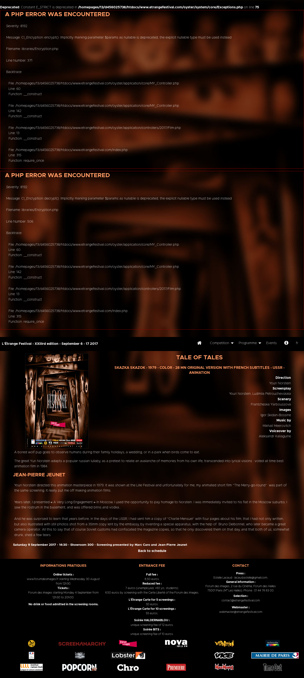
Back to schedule (152, 551)
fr (297, 343)
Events (271, 343)
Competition (219, 343)
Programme (248, 343)
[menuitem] (199, 344)
